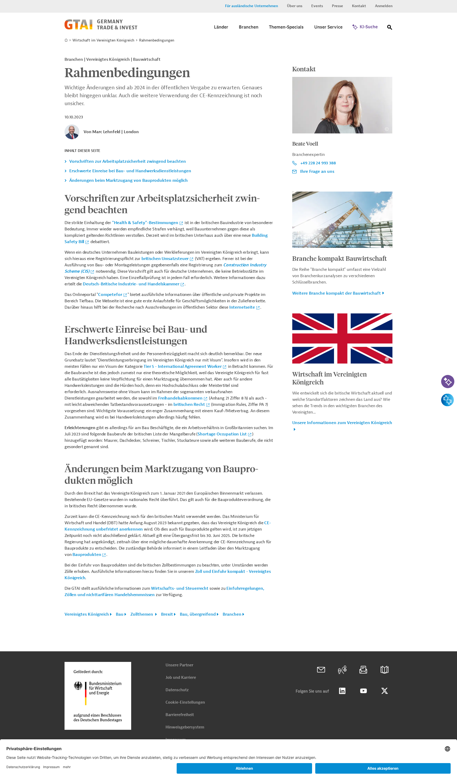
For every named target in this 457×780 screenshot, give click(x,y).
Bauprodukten (86, 554)
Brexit (167, 614)
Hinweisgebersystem (185, 727)
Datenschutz (177, 690)
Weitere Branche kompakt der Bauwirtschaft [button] (336, 293)
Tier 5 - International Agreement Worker (183, 366)
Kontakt (359, 6)
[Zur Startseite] (101, 28)
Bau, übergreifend (198, 614)
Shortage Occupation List (222, 434)
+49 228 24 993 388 (318, 163)
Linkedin (342, 691)
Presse (337, 6)
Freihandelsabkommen (180, 398)
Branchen (232, 614)
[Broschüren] (384, 670)
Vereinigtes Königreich (87, 614)
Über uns (294, 6)
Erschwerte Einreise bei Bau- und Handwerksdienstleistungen (130, 171)
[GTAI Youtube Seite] (363, 691)
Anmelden (383, 6)
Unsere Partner (179, 665)
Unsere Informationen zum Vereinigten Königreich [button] (342, 422)
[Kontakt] (321, 670)
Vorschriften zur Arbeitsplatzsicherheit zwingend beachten (127, 161)
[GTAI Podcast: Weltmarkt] (342, 670)
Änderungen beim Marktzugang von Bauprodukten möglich (128, 180)
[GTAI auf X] (384, 691)
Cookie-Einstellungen (185, 702)
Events (317, 6)
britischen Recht (189, 404)
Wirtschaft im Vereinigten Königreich (103, 40)
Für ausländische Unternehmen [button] (251, 6)
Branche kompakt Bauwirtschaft (339, 258)
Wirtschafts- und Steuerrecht (179, 588)
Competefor (110, 294)
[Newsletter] (363, 670)
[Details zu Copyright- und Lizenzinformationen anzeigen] (386, 129)
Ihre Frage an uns (317, 171)
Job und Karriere (181, 677)
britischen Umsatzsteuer (165, 258)
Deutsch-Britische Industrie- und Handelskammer (131, 284)
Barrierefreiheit (180, 714)
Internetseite (242, 307)
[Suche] (389, 28)
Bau (120, 614)
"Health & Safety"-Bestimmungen (145, 222)
